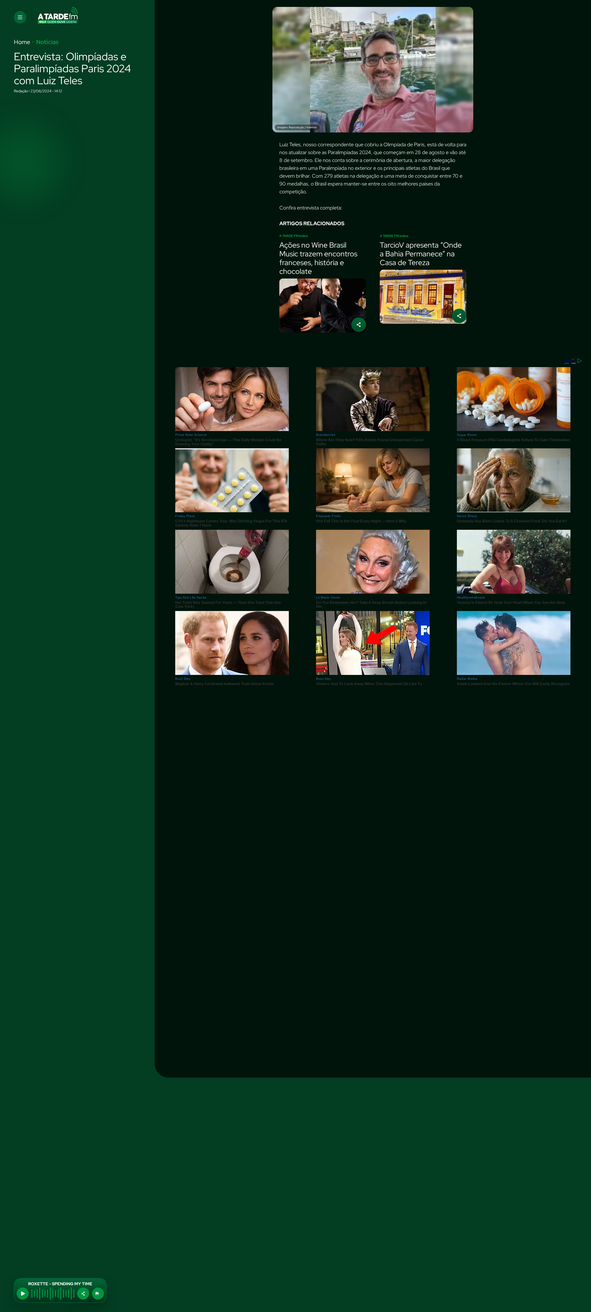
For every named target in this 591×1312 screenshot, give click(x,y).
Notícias (47, 42)
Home (22, 42)
